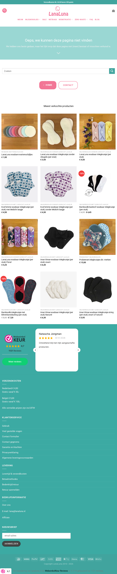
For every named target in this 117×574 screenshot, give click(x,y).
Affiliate (6, 517)
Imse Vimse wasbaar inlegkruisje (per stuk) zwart (56, 260)
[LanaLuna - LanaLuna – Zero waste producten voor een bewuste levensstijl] (58, 10)
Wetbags (53, 20)
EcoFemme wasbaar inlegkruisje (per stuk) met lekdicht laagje (17, 208)
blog (97, 20)
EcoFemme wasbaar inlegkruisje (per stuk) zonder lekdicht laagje (56, 208)
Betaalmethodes (10, 479)
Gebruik (5, 426)
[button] (4, 10)
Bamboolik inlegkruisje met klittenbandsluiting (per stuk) (14, 313)
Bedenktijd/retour (10, 484)
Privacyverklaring (10, 452)
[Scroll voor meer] (58, 53)
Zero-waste (80, 20)
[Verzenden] (112, 71)
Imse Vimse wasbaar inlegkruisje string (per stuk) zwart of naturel (96, 313)
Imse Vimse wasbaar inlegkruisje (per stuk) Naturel (56, 313)
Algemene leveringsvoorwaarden (17, 458)
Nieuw (20, 20)
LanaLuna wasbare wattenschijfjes (17, 154)
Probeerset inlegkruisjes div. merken (95, 260)
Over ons (6, 505)
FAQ (91, 20)
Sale (44, 20)
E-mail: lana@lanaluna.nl (13, 511)
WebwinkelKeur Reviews (56, 571)
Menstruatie (65, 20)
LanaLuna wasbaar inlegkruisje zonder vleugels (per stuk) (57, 155)
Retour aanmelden (10, 490)
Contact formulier (10, 436)
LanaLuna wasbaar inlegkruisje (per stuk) (95, 155)
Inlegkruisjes (31, 20)
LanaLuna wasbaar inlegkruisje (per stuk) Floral (17, 260)
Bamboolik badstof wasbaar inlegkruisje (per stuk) (97, 208)
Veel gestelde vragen (12, 431)
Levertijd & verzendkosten (14, 474)
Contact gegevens (10, 442)
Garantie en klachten (12, 447)
